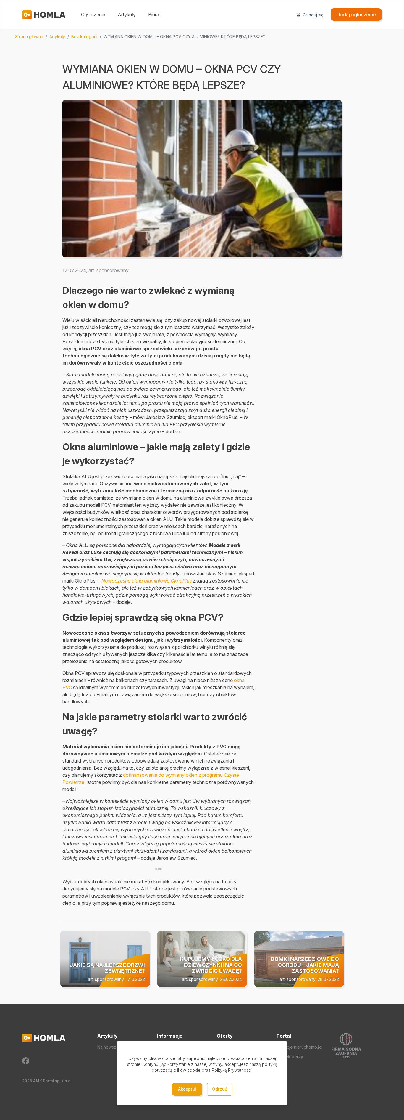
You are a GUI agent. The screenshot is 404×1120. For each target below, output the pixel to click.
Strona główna (29, 36)
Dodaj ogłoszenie (356, 14)
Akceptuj (187, 1089)
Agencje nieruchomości (299, 1047)
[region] (202, 36)
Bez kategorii (84, 36)
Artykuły (127, 14)
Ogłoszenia (93, 14)
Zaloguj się (312, 14)
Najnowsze (108, 1047)
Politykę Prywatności (232, 1070)
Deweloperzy (290, 1056)
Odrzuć (219, 1089)
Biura (153, 14)
